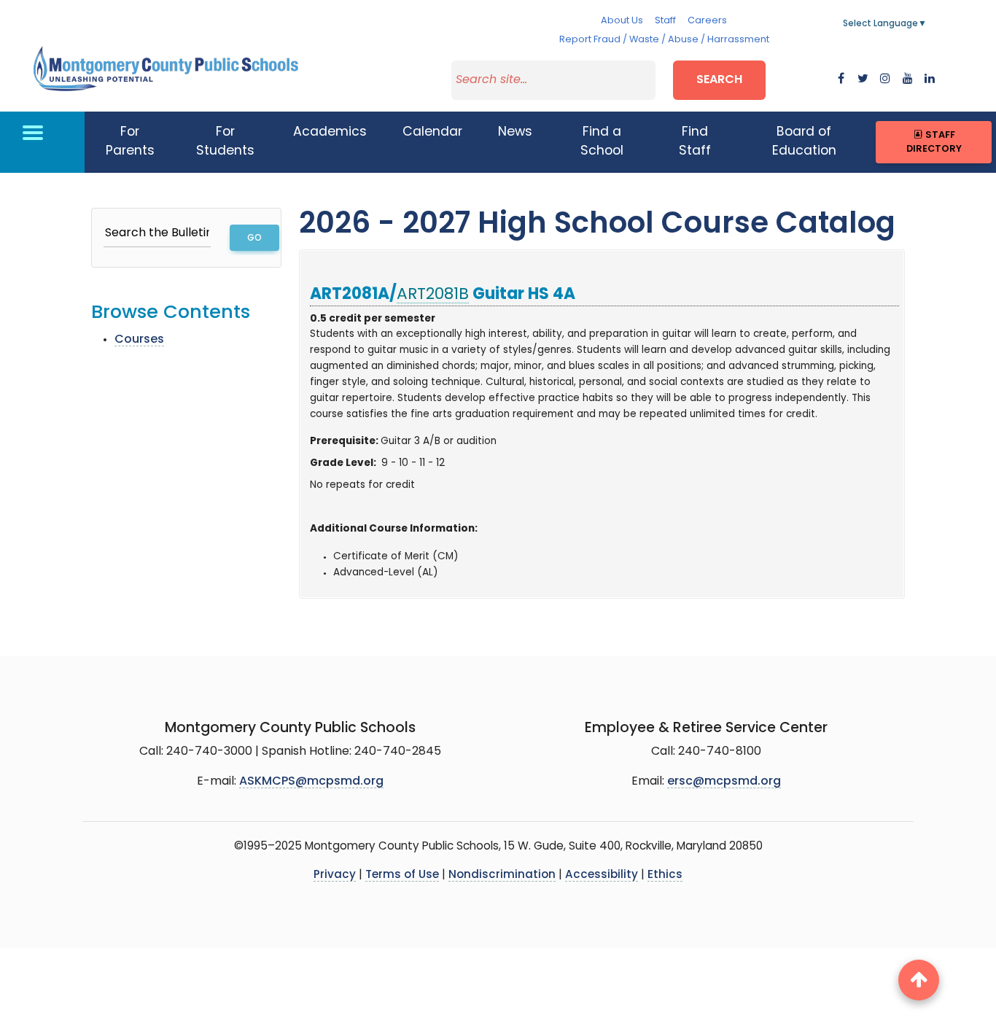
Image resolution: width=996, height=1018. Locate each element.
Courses (139, 340)
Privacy (335, 875)
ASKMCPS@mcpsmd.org (311, 782)
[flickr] (930, 79)
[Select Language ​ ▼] (927, 24)
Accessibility (601, 875)
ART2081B (433, 295)
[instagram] (885, 79)
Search (719, 80)
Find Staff (695, 142)
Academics (330, 132)
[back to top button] (918, 980)
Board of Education (804, 142)
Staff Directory (934, 142)
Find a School (601, 142)
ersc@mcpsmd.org (724, 782)
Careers (707, 21)
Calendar (432, 132)
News (515, 132)
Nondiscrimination (502, 875)
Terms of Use (402, 875)
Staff (665, 21)
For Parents (130, 142)
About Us (622, 21)
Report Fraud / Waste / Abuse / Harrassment (664, 39)
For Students (225, 142)
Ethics (664, 875)
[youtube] (908, 79)
